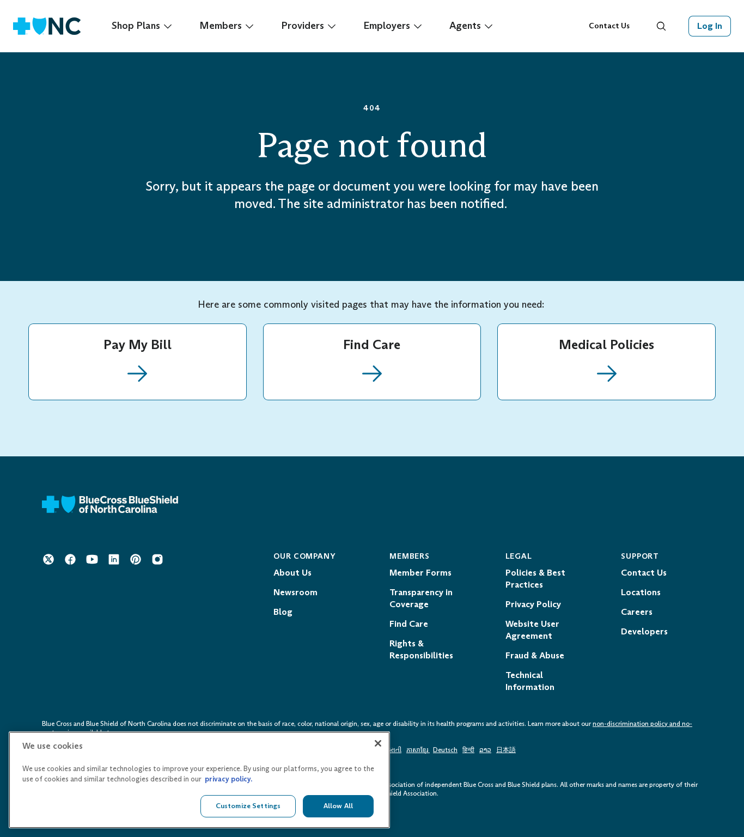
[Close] (378, 743)
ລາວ (485, 750)
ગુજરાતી (390, 750)
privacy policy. (228, 779)
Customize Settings (248, 806)
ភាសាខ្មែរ (418, 750)
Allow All (338, 806)
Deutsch (445, 750)
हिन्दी (468, 750)
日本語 (506, 750)
